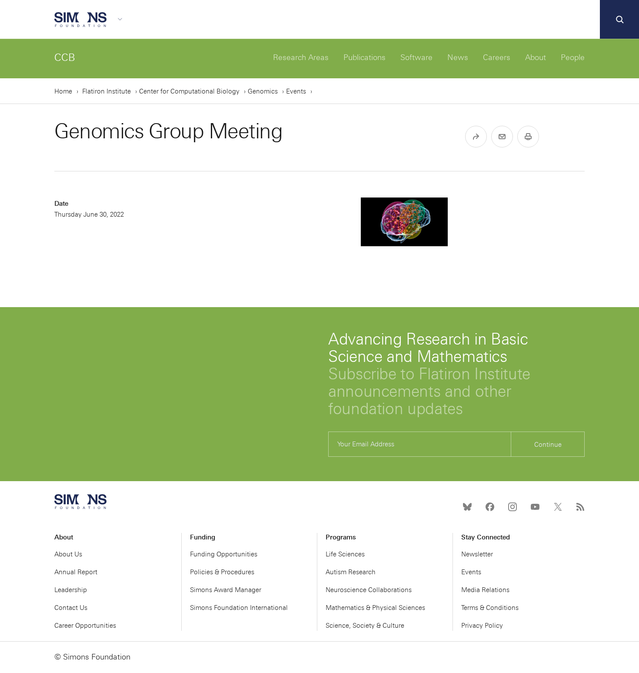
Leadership (70, 590)
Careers (496, 57)
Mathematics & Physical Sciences (375, 608)
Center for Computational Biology (189, 91)
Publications (364, 57)
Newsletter (477, 554)
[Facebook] (490, 506)
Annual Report (75, 572)
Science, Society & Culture (365, 625)
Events (296, 91)
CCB (64, 57)
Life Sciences (345, 554)
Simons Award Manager (225, 590)
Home (63, 91)
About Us (68, 554)
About (535, 57)
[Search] (619, 19)
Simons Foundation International (239, 608)
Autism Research (351, 572)
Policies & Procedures (222, 572)
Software (416, 57)
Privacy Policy (482, 625)
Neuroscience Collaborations (369, 590)
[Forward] (476, 136)
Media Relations (485, 590)
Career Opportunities (85, 625)
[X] (557, 506)
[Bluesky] (467, 506)
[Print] (528, 136)
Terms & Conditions (490, 608)
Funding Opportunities (223, 554)
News (457, 57)
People (573, 57)
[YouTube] (535, 506)
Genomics (263, 91)
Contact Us (70, 608)
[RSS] (580, 506)
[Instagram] (512, 506)
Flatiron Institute (106, 91)
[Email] (502, 136)
